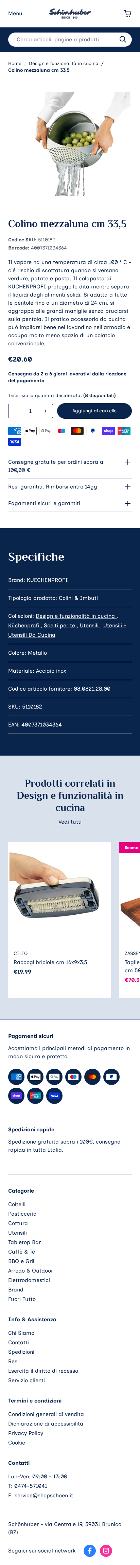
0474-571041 (30, 1486)
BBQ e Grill (22, 1261)
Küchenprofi (24, 625)
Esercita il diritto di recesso (43, 1371)
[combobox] (70, 39)
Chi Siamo (21, 1333)
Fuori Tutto (22, 1299)
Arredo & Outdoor (30, 1270)
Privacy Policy (25, 1433)
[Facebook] (90, 1551)
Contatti (18, 1342)
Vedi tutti (70, 822)
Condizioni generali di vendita (46, 1414)
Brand (15, 1289)
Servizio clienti (26, 1380)
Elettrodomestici (29, 1280)
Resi (13, 1361)
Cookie (16, 1442)
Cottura (18, 1223)
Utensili (90, 625)
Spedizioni (21, 1352)
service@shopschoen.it (44, 1495)
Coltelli (16, 1204)
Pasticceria (22, 1214)
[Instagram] (106, 1551)
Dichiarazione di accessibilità (45, 1423)
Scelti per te (60, 625)
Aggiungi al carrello (94, 411)
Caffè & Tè (21, 1251)
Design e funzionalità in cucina (76, 616)
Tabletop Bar (24, 1242)
